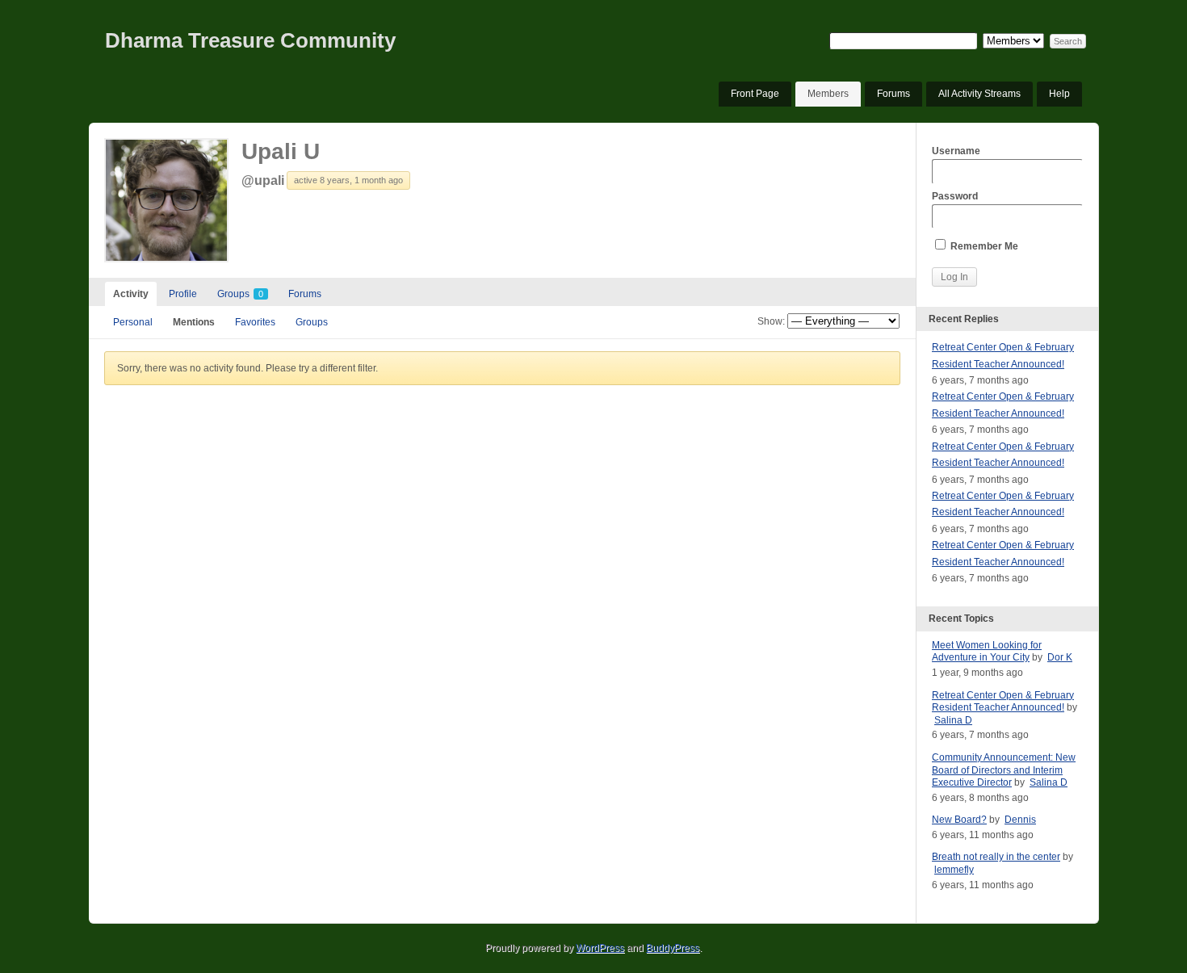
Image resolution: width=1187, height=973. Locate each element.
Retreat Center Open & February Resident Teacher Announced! (1003, 702)
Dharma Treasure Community (250, 40)
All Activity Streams (979, 93)
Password (955, 196)
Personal (133, 322)
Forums (893, 93)
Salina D (953, 720)
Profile (183, 294)
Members (828, 93)
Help (1059, 93)
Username (956, 151)
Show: (771, 321)
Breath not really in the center (996, 856)
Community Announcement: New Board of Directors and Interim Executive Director (1004, 770)
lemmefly (954, 869)
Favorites (255, 322)
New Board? (959, 819)
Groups (240, 294)
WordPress (600, 948)
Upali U (280, 151)
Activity (131, 294)
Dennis (1020, 819)
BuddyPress (672, 948)
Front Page (755, 93)
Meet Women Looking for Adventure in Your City (987, 652)
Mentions (194, 322)
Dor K (1059, 657)
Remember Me (983, 246)
